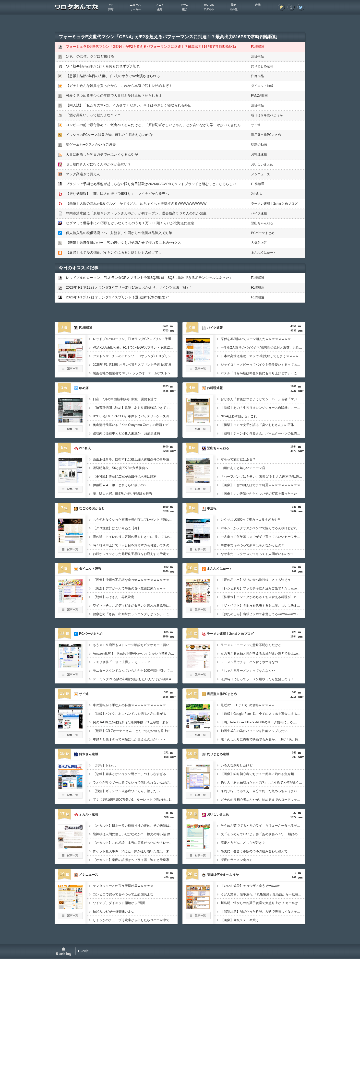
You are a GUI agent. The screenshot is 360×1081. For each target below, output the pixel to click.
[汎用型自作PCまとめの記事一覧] (198, 737)
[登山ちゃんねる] (198, 481)
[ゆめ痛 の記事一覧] (70, 431)
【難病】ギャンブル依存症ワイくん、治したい (126, 791)
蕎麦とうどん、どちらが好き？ (243, 843)
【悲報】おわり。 (105, 765)
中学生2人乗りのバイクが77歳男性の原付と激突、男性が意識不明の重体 (263, 347)
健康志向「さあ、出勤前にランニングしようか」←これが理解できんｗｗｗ (135, 614)
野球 (111, 9)
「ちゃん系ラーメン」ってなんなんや (248, 670)
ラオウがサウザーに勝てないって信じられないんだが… (132, 782)
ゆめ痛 (84, 387)
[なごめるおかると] (70, 541)
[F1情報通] (70, 361)
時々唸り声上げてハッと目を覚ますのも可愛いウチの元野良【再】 (135, 545)
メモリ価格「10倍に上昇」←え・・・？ (121, 662)
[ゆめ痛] (70, 421)
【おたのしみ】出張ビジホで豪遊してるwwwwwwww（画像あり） (263, 614)
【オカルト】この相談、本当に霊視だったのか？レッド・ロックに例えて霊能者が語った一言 (135, 843)
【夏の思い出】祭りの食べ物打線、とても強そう (256, 580)
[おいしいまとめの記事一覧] (198, 857)
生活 (160, 9)
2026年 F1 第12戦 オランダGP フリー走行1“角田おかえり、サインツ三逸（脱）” (128, 287)
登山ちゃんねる (262, 223)
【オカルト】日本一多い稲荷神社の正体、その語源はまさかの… (135, 825)
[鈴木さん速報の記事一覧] (70, 797)
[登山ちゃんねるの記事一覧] (198, 491)
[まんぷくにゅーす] (198, 601)
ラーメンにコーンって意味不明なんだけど (251, 645)
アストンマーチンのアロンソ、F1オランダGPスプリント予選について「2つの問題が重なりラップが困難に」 (135, 356)
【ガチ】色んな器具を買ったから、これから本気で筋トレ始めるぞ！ (119, 86)
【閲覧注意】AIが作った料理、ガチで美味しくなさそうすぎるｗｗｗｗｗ (263, 911)
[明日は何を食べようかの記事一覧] (198, 917)
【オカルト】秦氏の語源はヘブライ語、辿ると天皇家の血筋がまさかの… (135, 860)
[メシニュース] (70, 907)
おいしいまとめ (262, 164)
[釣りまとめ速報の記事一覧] (198, 797)
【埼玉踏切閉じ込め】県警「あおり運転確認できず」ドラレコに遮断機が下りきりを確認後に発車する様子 (135, 408)
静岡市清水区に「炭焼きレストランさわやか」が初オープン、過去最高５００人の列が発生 (136, 213)
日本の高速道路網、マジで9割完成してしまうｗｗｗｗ (260, 356)
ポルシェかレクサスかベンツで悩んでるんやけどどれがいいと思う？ (263, 528)
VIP (111, 4)
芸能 (233, 4)
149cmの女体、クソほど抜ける (90, 56)
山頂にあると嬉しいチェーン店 (243, 468)
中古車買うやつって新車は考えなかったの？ (252, 545)
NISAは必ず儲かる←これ (239, 416)
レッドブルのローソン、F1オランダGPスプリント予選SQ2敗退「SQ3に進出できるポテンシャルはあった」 (149, 278)
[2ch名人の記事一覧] (70, 491)
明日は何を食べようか (267, 115)
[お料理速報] (198, 421)
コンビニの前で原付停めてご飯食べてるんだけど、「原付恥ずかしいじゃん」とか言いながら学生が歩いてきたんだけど (158, 125)
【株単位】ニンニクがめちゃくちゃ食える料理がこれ (259, 597)
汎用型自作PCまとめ (266, 135)
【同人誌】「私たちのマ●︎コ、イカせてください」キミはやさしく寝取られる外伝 (128, 105)
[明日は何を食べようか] (198, 907)
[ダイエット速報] (70, 601)
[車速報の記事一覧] (198, 551)
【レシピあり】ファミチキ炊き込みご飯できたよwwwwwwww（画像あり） (263, 588)
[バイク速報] (198, 361)
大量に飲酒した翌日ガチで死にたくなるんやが (102, 154)
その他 (233, 9)
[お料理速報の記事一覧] (198, 431)
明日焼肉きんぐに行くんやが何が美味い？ (98, 164)
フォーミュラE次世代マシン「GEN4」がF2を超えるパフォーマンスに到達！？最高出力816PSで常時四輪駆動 (151, 46)
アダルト (209, 9)
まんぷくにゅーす (263, 252)
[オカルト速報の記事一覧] (70, 857)
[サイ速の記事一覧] (70, 737)
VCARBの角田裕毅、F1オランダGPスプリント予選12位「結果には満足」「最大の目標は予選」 (135, 347)
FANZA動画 (259, 95)
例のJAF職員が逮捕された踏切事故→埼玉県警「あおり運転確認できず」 (135, 722)
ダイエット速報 (262, 86)
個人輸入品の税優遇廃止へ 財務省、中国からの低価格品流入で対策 (119, 233)
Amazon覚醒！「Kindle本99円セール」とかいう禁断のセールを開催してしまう (135, 653)
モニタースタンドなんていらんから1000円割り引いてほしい (135, 670)
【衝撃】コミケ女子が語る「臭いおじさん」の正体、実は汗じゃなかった (263, 425)
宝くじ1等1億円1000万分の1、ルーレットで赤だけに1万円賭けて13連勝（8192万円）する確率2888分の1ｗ (135, 799)
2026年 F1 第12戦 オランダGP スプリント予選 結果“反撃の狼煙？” (117, 297)
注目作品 (257, 56)
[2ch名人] (70, 481)
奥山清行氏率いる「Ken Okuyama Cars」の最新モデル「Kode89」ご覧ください (135, 425)
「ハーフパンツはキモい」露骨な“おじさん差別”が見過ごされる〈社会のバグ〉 (263, 476)
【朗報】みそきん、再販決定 (113, 597)
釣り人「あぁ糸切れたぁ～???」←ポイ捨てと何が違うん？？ (263, 782)
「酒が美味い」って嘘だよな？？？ (93, 115)
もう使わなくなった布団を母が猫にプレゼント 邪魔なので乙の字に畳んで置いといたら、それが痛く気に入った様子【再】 (135, 519)
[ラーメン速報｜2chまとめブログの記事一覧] (198, 676)
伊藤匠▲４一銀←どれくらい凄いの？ (120, 485)
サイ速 (256, 125)
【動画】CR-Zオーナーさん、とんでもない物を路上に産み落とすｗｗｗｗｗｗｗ (135, 731)
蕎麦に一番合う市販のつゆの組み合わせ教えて (254, 851)
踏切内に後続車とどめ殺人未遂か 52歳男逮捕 (126, 433)
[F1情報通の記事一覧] (70, 370)
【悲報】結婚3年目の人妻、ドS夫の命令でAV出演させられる (113, 76)
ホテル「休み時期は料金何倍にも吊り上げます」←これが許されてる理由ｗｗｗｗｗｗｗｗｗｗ (263, 373)
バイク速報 (259, 213)
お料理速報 (259, 154)
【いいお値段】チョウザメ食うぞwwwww (250, 886)
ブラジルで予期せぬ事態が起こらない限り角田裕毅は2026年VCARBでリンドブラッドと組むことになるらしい (151, 184)
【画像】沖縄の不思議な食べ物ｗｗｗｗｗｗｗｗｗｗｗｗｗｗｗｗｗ (135, 580)
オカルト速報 (88, 814)
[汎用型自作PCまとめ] (198, 727)
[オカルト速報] (70, 847)
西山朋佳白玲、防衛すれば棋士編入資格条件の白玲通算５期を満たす (135, 459)
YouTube (209, 4)
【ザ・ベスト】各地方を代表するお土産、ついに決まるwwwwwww (263, 605)
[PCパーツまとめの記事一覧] (70, 676)
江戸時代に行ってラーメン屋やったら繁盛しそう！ (257, 679)
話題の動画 (259, 144)
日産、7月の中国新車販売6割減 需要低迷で (125, 399)
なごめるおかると (92, 508)
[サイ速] (70, 727)
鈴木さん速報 (88, 754)
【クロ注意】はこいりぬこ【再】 (117, 528)
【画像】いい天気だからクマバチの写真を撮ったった (259, 493)
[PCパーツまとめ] (70, 667)
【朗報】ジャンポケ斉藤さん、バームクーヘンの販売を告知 (263, 433)
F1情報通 (257, 46)
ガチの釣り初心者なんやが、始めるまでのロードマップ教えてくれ (263, 799)
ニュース (135, 4)
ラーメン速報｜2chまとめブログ (274, 203)
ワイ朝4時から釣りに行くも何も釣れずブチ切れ (103, 66)
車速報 (211, 508)
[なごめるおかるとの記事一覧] (70, 551)
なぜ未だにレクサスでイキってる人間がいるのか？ (257, 554)
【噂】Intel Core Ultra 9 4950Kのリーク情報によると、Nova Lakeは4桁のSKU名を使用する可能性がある (263, 722)
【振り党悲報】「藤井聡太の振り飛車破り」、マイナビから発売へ (117, 194)
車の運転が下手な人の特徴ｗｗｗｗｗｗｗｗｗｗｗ (129, 705)
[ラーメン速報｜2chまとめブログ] (198, 667)
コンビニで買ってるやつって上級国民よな (123, 894)
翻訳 (184, 9)
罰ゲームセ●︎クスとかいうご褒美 (91, 144)
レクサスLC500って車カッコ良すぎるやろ (251, 519)
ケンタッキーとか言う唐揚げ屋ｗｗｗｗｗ (123, 886)
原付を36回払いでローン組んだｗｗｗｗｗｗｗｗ (256, 339)
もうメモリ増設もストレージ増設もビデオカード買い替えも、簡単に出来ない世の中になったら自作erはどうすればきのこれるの (135, 645)
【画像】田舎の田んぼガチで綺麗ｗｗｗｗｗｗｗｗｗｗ (260, 485)
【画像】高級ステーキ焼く (240, 920)
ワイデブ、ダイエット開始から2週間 (119, 903)
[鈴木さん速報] (70, 787)
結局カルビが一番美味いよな (113, 911)
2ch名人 (257, 194)
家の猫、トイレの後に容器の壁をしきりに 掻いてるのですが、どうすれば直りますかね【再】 (135, 537)
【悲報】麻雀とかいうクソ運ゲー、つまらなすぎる (129, 774)
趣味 (258, 4)
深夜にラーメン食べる (236, 860)
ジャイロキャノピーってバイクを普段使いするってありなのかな (263, 364)
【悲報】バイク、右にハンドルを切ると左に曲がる (129, 714)
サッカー (135, 9)
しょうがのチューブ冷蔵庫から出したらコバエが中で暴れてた (135, 920)
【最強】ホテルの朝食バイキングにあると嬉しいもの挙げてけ (114, 252)
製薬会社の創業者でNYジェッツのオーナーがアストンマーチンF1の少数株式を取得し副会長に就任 (135, 373)
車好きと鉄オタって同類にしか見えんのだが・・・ (129, 739)
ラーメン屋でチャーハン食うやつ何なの (249, 662)
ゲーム (184, 4)
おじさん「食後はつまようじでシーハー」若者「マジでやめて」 (263, 399)
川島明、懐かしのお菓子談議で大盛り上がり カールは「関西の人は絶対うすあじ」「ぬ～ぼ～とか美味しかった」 (263, 903)
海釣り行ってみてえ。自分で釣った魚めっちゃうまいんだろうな (263, 791)
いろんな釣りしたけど (236, 765)
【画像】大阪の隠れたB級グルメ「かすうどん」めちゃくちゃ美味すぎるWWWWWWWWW (136, 203)
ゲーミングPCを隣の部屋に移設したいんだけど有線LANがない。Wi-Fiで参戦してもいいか (135, 679)
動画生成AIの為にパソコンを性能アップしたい (254, 731)
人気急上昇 (259, 243)
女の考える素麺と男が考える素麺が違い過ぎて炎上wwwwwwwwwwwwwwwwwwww (263, 653)
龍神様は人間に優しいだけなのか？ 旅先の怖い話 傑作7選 (135, 834)
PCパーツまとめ (263, 233)
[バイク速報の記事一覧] (198, 370)
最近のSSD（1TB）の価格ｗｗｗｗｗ (248, 705)
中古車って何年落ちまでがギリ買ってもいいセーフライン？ (263, 537)
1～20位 (83, 951)
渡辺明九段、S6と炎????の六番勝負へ (120, 468)
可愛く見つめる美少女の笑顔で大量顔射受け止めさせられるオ (114, 95)
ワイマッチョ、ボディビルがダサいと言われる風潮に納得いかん (135, 605)
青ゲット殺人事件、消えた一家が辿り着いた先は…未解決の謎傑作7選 (135, 851)
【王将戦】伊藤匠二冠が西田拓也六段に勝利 (124, 476)
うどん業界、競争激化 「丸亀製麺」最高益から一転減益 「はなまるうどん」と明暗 (263, 894)
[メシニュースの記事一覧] (70, 917)
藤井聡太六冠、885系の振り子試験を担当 (122, 493)
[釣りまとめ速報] (198, 787)
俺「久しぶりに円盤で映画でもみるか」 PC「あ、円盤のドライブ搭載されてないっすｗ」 (263, 739)
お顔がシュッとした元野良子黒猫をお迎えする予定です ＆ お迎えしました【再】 (135, 554)
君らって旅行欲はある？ (238, 459)
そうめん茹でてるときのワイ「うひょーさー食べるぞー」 (262, 825)
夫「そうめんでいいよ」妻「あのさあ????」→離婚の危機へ (263, 834)
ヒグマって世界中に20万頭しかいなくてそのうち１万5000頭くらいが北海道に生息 (130, 223)
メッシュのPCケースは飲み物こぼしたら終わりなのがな (109, 135)
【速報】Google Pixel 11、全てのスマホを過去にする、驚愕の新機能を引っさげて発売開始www (263, 714)
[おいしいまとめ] (198, 847)
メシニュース (260, 174)
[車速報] (198, 541)
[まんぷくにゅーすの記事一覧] (198, 611)
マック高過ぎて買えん (83, 174)
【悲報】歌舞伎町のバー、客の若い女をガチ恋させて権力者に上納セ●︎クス (123, 243)
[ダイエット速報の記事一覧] (70, 611)
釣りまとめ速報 (262, 66)
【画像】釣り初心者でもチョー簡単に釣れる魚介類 (257, 774)
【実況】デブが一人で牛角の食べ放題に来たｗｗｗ (129, 588)
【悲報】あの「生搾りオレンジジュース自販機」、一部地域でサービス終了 (263, 408)
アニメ (160, 4)
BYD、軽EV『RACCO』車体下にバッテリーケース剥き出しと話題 (135, 416)
